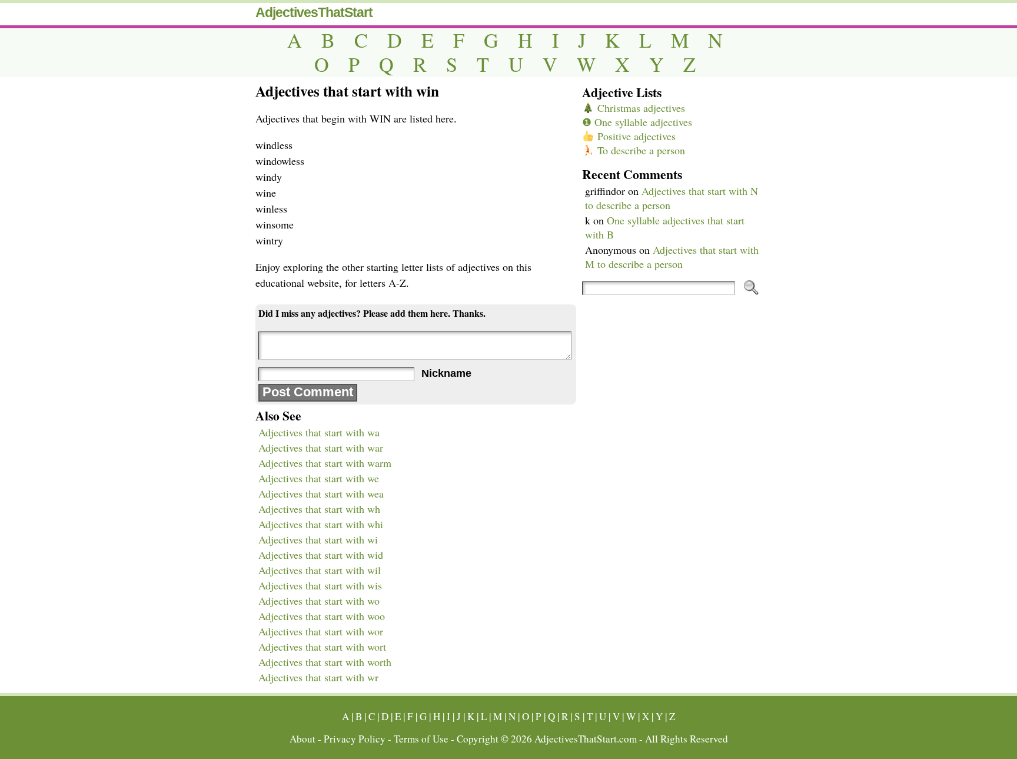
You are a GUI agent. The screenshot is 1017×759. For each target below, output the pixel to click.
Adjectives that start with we (318, 478)
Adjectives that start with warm (324, 463)
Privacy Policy (354, 738)
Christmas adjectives (639, 108)
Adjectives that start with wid (320, 555)
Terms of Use (421, 738)
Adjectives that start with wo (319, 601)
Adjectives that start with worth (324, 662)
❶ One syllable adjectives (637, 122)
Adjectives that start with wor (320, 631)
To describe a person (639, 150)
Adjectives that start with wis (320, 585)
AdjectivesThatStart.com (585, 738)
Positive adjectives (635, 136)
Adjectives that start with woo (321, 616)
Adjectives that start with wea (321, 493)
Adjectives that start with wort (322, 646)
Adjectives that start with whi (320, 524)
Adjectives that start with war (320, 447)
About (302, 738)
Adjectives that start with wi (318, 539)
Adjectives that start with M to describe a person (672, 257)
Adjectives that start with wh (319, 509)
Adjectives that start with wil (319, 570)
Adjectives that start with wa (319, 432)
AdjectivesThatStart (314, 12)
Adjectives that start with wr (318, 677)
